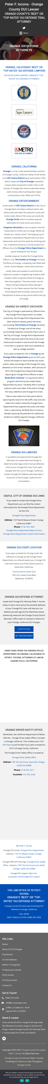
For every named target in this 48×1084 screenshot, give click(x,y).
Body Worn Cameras (14, 378)
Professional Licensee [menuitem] (11, 970)
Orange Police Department (30, 248)
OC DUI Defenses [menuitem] (9, 959)
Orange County (24, 1065)
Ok (22, 1081)
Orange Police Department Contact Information (24, 534)
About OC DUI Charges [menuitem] (12, 949)
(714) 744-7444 (27, 527)
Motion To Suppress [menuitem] (11, 964)
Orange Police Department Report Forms (24, 530)
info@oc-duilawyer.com (16, 1002)
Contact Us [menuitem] (7, 985)
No (27, 1081)
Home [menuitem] (5, 944)
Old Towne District (16, 178)
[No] (45, 1077)
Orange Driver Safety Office (24, 757)
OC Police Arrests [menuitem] (9, 980)
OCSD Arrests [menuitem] (8, 975)
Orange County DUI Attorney (17, 1058)
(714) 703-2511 (27, 770)
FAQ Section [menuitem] (7, 954)
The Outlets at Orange (25, 259)
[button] (24, 629)
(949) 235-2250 (34, 917)
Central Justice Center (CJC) (24, 571)
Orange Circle (12, 219)
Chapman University (13, 227)
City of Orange (27, 181)
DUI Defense (20, 1061)
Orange (6, 171)
